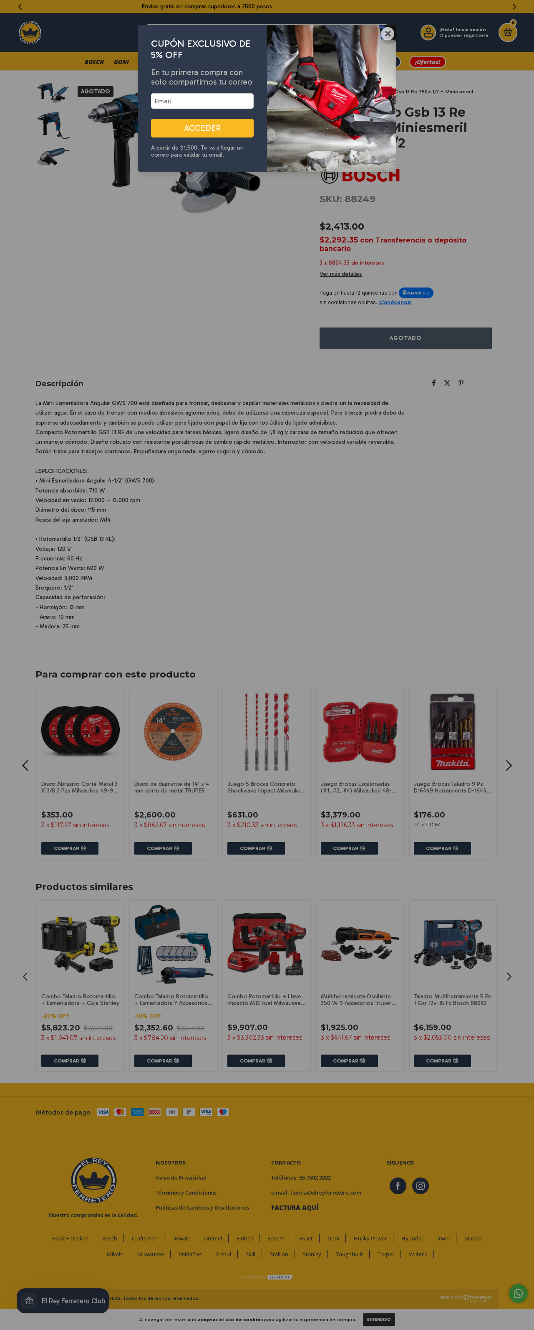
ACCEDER (202, 128)
